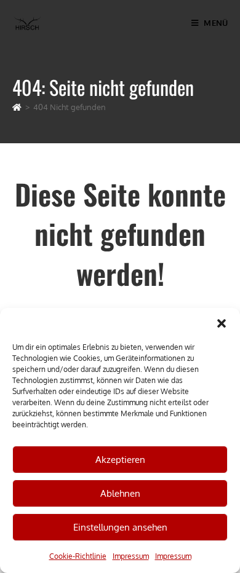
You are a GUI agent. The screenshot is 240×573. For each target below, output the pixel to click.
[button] (221, 323)
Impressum (131, 556)
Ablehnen (120, 493)
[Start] (17, 107)
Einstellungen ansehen (120, 527)
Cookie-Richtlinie (77, 556)
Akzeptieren (120, 459)
